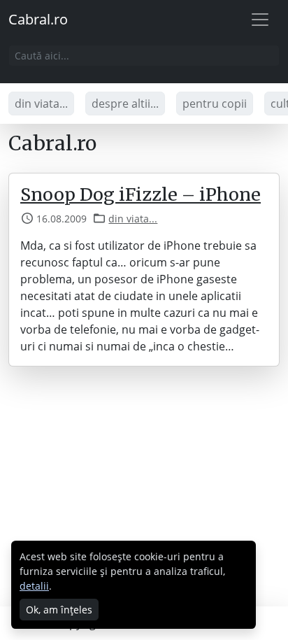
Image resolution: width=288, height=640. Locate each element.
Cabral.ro (38, 19)
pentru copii (214, 103)
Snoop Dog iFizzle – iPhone (140, 194)
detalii (34, 585)
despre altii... (125, 103)
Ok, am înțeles (59, 609)
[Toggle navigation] (260, 20)
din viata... (41, 103)
